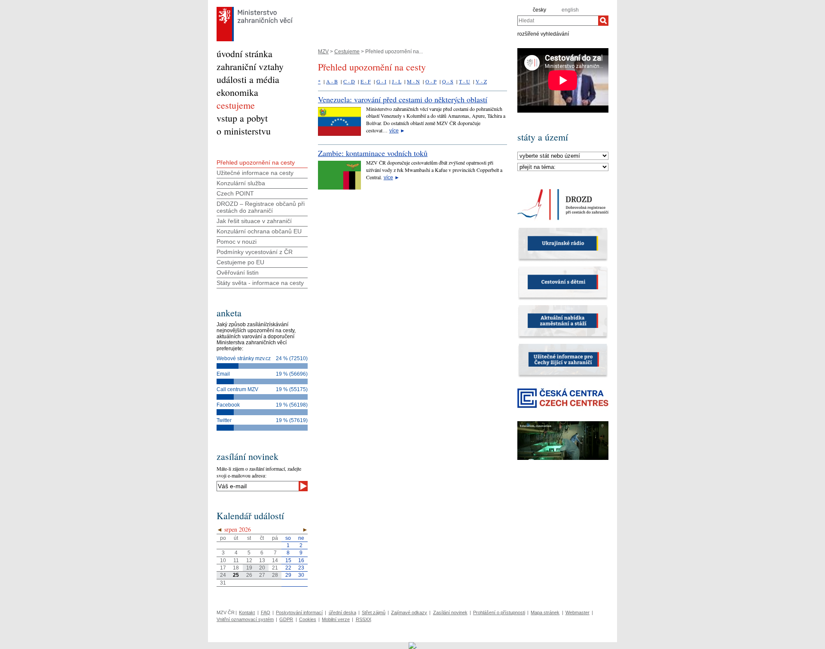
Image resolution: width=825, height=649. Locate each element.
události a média (248, 79)
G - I (381, 81)
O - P (431, 81)
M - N (413, 81)
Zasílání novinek (450, 612)
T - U (464, 81)
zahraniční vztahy (250, 66)
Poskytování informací (299, 612)
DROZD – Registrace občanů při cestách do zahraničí (261, 207)
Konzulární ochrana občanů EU (259, 231)
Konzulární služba (241, 183)
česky (539, 10)
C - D (349, 81)
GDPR (286, 619)
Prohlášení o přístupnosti (499, 612)
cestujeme (236, 105)
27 (262, 575)
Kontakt (247, 612)
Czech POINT (235, 193)
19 (249, 568)
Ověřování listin (238, 272)
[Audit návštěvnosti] (413, 645)
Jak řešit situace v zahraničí (254, 220)
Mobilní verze (336, 619)
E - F (366, 81)
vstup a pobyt (242, 118)
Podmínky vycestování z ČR (255, 251)
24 (223, 575)
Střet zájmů (373, 612)
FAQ (265, 612)
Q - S (447, 81)
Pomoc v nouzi (237, 241)
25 (236, 575)
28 (275, 575)
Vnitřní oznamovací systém (245, 619)
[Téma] (562, 167)
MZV (323, 52)
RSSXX (363, 619)
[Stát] (562, 156)
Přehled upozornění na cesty (256, 162)
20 (262, 568)
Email (223, 374)
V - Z (481, 81)
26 (249, 575)
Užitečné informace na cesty (255, 172)
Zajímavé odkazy (409, 612)
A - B (332, 81)
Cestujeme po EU (240, 262)
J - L (396, 81)
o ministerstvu (244, 131)
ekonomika (237, 92)
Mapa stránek (545, 612)
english (570, 10)
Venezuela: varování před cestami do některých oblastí (402, 99)
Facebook (228, 405)
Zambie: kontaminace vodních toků (373, 153)
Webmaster (577, 612)
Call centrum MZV (237, 389)
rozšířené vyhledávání (543, 33)
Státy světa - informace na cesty (260, 282)
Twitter (224, 420)
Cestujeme (347, 52)
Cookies (307, 619)
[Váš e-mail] (258, 486)
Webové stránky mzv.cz (244, 358)
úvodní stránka (244, 53)
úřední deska (342, 612)
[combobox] (557, 20)
